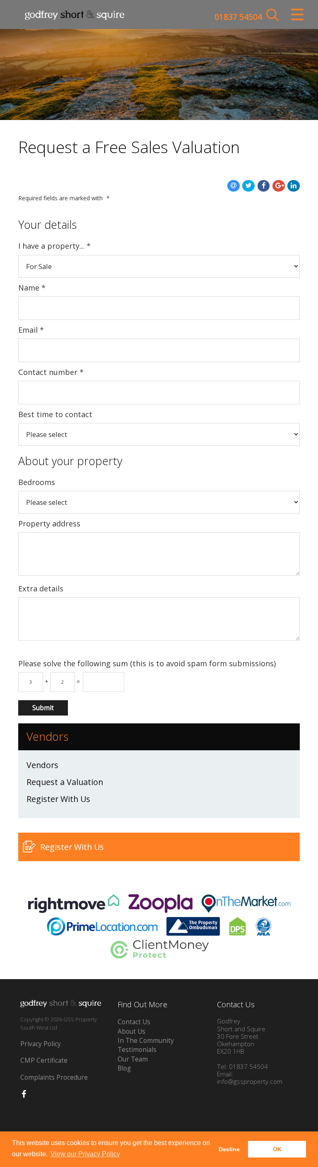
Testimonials (137, 1049)
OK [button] (277, 1149)
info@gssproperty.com (249, 1081)
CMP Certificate (43, 1060)
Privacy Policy (40, 1044)
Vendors (42, 765)
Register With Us (58, 798)
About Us (131, 1031)
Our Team (133, 1059)
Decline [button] (229, 1149)
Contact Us (134, 1022)
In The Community (146, 1040)
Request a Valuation (64, 782)
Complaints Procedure (54, 1077)
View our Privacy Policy (85, 1153)
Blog (124, 1068)
